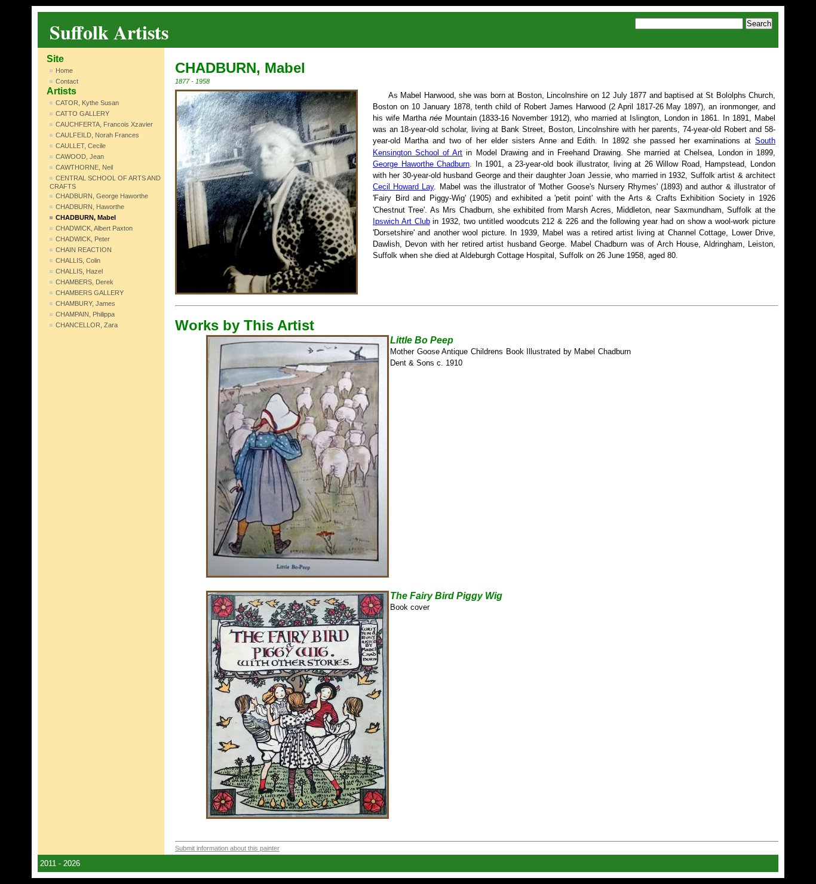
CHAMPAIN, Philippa (85, 314)
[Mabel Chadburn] (266, 192)
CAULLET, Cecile (81, 145)
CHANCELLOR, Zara (87, 325)
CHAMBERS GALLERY (90, 292)
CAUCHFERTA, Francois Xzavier (104, 124)
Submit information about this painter (227, 848)
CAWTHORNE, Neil (84, 167)
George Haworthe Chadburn (421, 163)
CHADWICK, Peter (83, 239)
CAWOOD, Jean (80, 156)
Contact (67, 81)
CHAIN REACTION (84, 249)
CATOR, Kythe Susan (87, 102)
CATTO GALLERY (82, 113)
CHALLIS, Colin (78, 260)
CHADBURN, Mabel (86, 217)
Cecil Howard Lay (403, 186)
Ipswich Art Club (401, 221)
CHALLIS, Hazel (79, 271)
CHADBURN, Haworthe (90, 206)
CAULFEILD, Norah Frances (97, 135)
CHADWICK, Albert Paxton (94, 228)
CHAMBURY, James (85, 303)
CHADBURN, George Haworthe (102, 195)
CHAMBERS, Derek (84, 282)
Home (64, 70)
